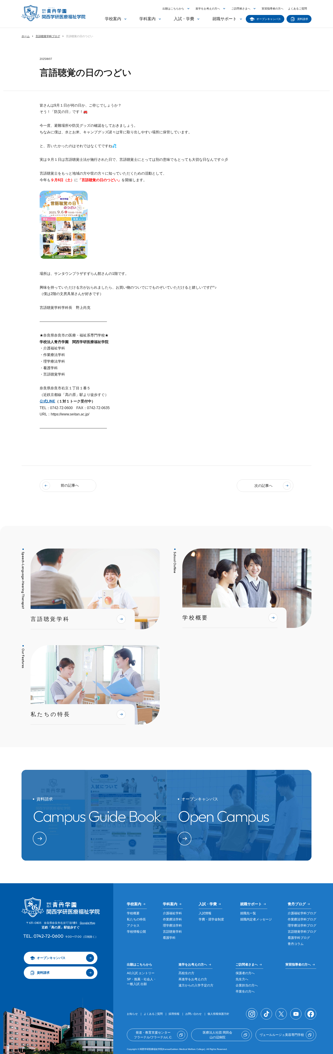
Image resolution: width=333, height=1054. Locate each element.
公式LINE (47, 401)
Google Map (87, 923)
